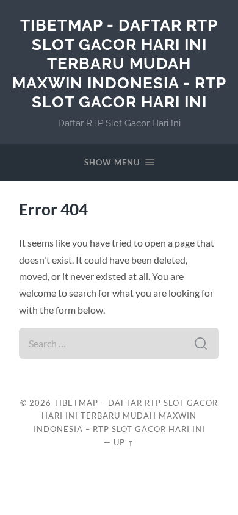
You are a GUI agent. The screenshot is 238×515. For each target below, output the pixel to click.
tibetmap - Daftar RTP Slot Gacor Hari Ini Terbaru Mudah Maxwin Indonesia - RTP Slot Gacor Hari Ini (119, 63)
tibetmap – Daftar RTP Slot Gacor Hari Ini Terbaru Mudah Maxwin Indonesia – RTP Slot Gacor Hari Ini (126, 416)
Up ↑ (124, 442)
